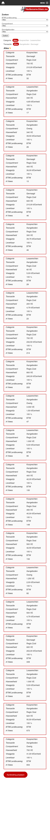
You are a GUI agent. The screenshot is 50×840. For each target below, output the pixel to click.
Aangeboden (25, 44)
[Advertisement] (25, 805)
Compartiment (7, 23)
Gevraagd (34, 44)
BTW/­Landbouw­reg (9, 17)
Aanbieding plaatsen (15, 774)
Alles (15, 40)
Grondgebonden (8, 29)
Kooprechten (24, 40)
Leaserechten (35, 40)
